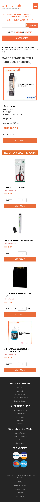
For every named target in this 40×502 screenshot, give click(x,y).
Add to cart (20, 140)
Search (27, 25)
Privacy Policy (20, 394)
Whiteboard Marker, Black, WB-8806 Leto (19, 240)
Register (28, 32)
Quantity (7, 134)
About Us (20, 388)
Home (4, 47)
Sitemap (20, 493)
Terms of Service (20, 401)
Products (10, 47)
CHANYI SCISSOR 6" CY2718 (14, 187)
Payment (20, 420)
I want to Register (20, 433)
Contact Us (20, 443)
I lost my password (20, 436)
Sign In (19, 32)
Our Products (20, 414)
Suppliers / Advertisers (20, 398)
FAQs (20, 482)
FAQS (20, 440)
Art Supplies (19, 47)
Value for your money (20, 410)
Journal (20, 391)
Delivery (20, 424)
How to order (20, 417)
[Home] (15, 6)
